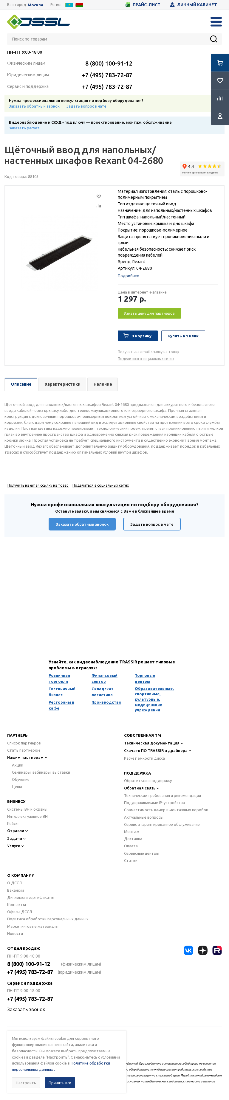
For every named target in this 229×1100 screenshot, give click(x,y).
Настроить (26, 1083)
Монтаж (131, 831)
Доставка (133, 839)
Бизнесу (16, 801)
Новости (15, 933)
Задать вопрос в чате (86, 106)
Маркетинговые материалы (32, 926)
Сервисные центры (141, 853)
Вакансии (15, 890)
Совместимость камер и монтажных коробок (166, 810)
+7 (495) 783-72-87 (107, 75)
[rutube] (217, 950)
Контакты (16, 904)
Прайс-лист (146, 4)
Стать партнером (23, 750)
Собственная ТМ (142, 735)
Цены (17, 786)
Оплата (131, 846)
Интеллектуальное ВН (27, 816)
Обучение (21, 779)
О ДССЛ (14, 883)
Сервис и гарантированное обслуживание (162, 824)
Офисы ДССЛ (19, 912)
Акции (17, 765)
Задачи (14, 838)
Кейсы (12, 823)
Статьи (130, 860)
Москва (35, 5)
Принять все (60, 1083)
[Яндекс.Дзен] (203, 950)
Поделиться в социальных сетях (146, 359)
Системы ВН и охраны (27, 809)
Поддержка (137, 773)
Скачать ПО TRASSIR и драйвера (156, 750)
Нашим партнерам (25, 757)
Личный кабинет (197, 4)
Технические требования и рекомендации (162, 795)
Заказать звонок (26, 1009)
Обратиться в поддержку (148, 780)
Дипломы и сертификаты (30, 897)
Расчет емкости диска (144, 758)
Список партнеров (24, 743)
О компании (21, 875)
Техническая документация (152, 743)
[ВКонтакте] (188, 950)
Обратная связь (139, 788)
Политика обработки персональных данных (48, 919)
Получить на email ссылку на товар (148, 352)
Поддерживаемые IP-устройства (154, 802)
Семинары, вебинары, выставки (41, 772)
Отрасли (15, 831)
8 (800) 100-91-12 (108, 63)
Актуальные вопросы (143, 817)
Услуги (13, 846)
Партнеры (18, 735)
